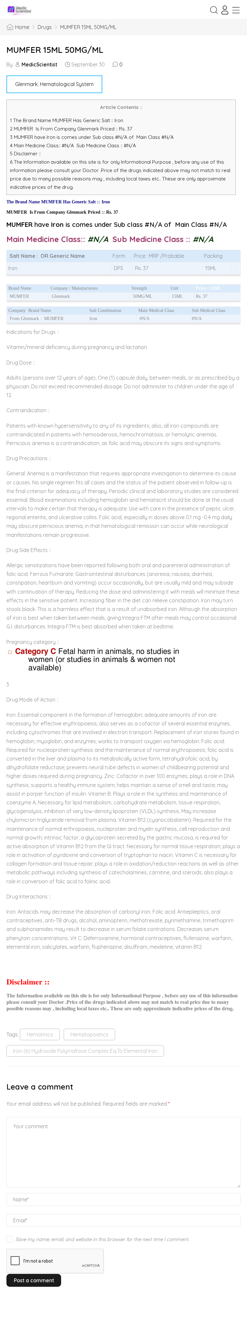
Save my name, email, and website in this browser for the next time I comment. (102, 1239)
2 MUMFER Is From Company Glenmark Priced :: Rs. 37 (71, 129)
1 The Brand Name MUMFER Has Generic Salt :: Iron (67, 120)
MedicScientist (39, 64)
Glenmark (26, 84)
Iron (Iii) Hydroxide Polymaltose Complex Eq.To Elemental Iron (85, 1051)
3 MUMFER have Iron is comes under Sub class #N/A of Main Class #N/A (92, 137)
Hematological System (67, 84)
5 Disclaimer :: (25, 153)
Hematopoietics (89, 1034)
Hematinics (40, 1034)
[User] (225, 10)
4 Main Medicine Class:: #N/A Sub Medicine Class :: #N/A (73, 145)
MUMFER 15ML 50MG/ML (54, 49)
